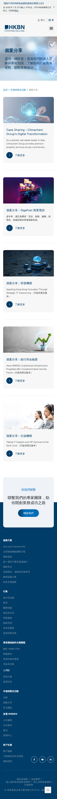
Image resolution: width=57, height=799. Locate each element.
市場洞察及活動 (18, 89)
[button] (53, 20)
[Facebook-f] (34, 759)
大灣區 (6, 670)
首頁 (5, 89)
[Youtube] (42, 759)
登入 (43, 20)
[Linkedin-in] (51, 759)
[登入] (39, 20)
